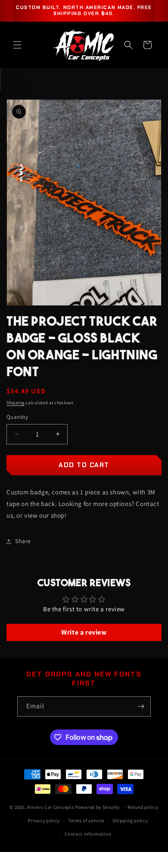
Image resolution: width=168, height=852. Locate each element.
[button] (17, 44)
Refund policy (143, 807)
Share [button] (23, 541)
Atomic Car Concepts (50, 807)
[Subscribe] (140, 706)
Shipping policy (130, 820)
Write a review (83, 632)
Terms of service (86, 820)
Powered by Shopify (97, 807)
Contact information (88, 834)
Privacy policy (44, 820)
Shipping (15, 403)
